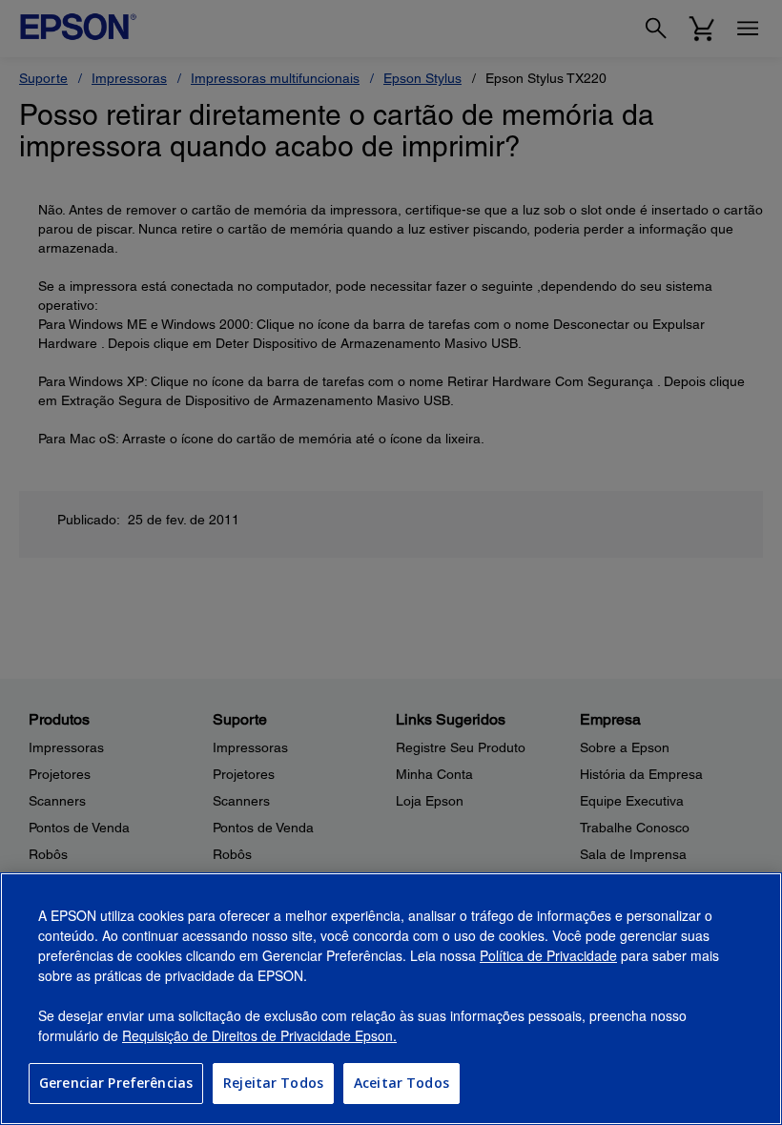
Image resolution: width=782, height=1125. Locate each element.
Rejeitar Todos (273, 1083)
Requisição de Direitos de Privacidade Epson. (259, 1035)
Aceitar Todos (401, 1083)
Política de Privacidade (548, 955)
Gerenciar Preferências (116, 1083)
